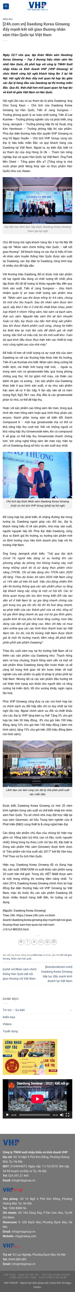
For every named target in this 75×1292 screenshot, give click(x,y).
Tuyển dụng (10, 1031)
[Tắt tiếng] (62, 1115)
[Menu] (6, 6)
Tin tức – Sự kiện (14, 1010)
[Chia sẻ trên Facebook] (28, 942)
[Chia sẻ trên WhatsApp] (21, 942)
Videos (7, 1024)
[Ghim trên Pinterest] (47, 942)
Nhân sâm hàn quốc (21, 958)
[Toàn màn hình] (67, 1115)
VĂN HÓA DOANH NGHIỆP (56, 1275)
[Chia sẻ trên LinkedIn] (54, 942)
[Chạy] (7, 1115)
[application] (37, 1099)
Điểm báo (8, 19)
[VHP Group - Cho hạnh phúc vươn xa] (37, 6)
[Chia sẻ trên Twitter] (34, 942)
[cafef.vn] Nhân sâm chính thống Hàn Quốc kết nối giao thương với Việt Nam (20, 974)
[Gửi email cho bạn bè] (41, 942)
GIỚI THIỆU (10, 1275)
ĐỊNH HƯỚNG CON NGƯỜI (53, 1277)
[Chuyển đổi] (70, 1010)
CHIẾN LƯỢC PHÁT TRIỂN (23, 1277)
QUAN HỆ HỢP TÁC (28, 1275)
